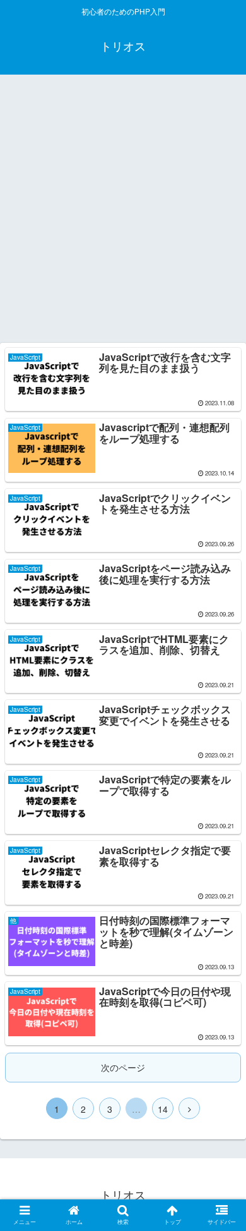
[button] (221, 1110)
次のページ (123, 1067)
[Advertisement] (123, 213)
